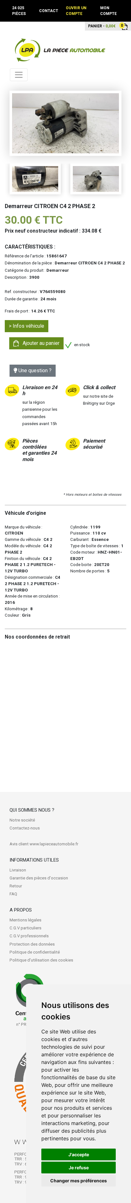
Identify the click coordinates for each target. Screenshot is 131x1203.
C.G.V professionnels (29, 936)
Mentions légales (25, 920)
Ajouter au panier (39, 343)
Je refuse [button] (79, 1167)
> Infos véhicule (26, 326)
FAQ (13, 894)
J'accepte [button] (78, 1154)
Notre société (22, 820)
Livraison (18, 870)
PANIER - (101, 25)
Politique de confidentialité (35, 952)
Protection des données (32, 944)
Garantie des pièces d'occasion (39, 878)
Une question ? (34, 370)
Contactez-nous (25, 828)
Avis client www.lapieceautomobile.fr (44, 844)
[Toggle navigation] (19, 74)
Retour (16, 886)
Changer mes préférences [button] (78, 1180)
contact (48, 11)
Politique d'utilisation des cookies (41, 960)
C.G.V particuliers (25, 928)
